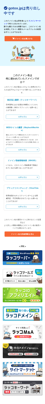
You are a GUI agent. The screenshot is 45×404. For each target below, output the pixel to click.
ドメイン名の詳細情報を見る (22, 234)
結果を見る (22, 117)
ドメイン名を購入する (24, 39)
